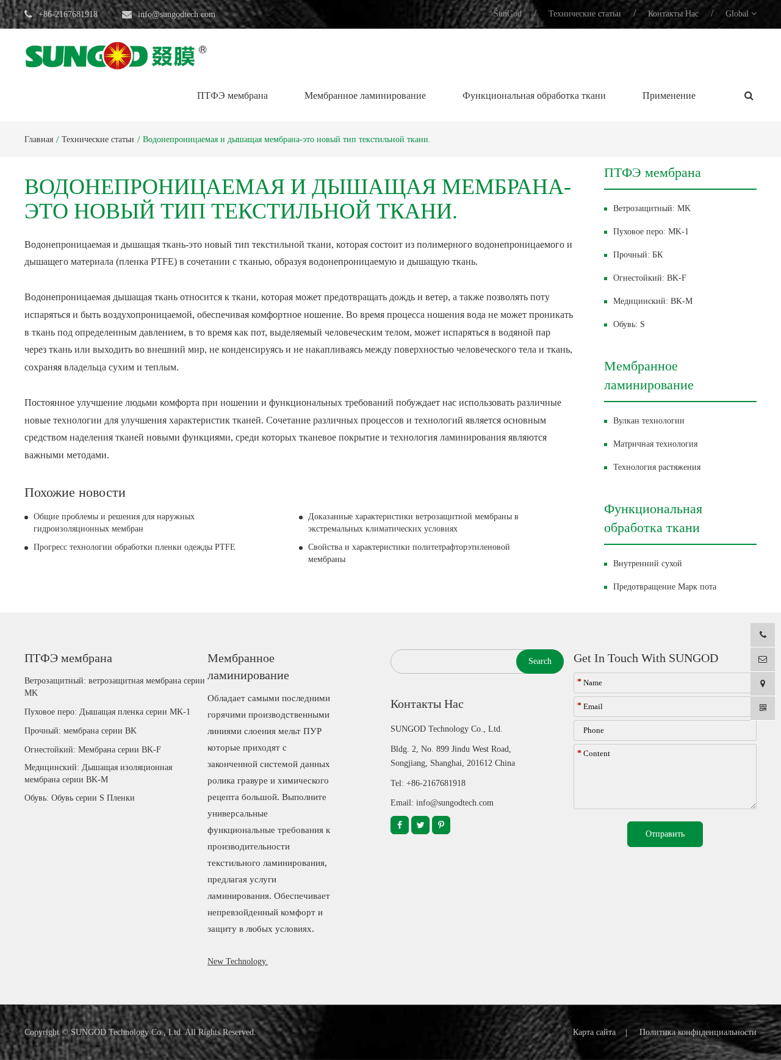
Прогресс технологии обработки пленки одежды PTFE (135, 547)
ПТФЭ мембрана (232, 95)
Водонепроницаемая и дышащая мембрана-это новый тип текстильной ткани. (287, 139)
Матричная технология (655, 444)
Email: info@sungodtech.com (442, 802)
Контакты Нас (673, 13)
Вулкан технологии (649, 420)
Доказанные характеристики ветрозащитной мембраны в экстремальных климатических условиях (413, 522)
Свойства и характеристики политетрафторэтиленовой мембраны (409, 553)
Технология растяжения (656, 467)
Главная (38, 139)
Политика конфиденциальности (698, 1032)
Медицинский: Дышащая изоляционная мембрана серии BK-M (98, 773)
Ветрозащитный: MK (652, 208)
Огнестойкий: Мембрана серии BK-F (92, 749)
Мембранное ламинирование (365, 95)
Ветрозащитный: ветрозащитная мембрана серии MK (114, 687)
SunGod (508, 13)
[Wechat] (762, 708)
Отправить (665, 833)
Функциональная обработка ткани (534, 95)
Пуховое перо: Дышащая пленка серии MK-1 (107, 711)
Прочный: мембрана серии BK (80, 730)
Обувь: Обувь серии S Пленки (79, 797)
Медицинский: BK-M (653, 301)
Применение (669, 95)
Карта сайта (594, 1032)
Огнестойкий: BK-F (649, 278)
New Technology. (237, 961)
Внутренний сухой (647, 563)
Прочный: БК (638, 254)
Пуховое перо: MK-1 (651, 231)
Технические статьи (585, 13)
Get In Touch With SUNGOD (646, 658)
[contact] (762, 684)
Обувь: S (629, 324)
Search (540, 661)
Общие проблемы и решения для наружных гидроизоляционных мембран (114, 522)
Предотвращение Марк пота (664, 586)
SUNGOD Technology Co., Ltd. (127, 1032)
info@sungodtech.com (176, 14)
